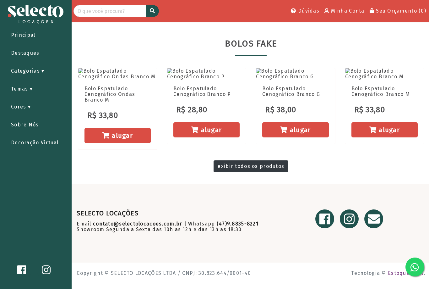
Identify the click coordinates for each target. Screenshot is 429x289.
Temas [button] (20, 89)
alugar (121, 135)
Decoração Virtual (35, 143)
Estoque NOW (406, 273)
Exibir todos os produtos (251, 166)
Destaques (25, 53)
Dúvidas (307, 11)
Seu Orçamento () (400, 11)
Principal (23, 35)
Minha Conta (346, 11)
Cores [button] (19, 107)
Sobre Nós (25, 125)
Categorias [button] (26, 71)
